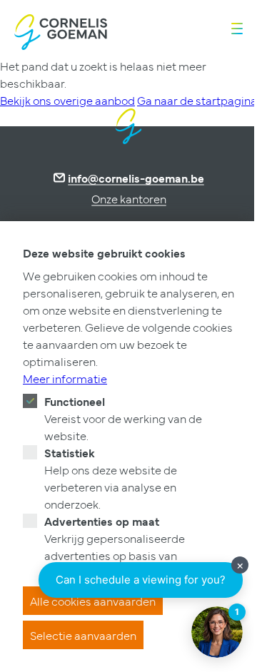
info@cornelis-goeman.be (136, 177)
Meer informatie (65, 378)
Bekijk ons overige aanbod (67, 100)
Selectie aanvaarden (83, 635)
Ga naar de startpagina (197, 100)
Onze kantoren (128, 198)
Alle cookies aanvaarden (93, 601)
